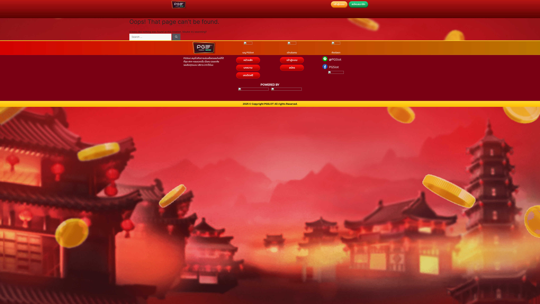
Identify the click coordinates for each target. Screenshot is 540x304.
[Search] (176, 37)
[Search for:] (150, 36)
